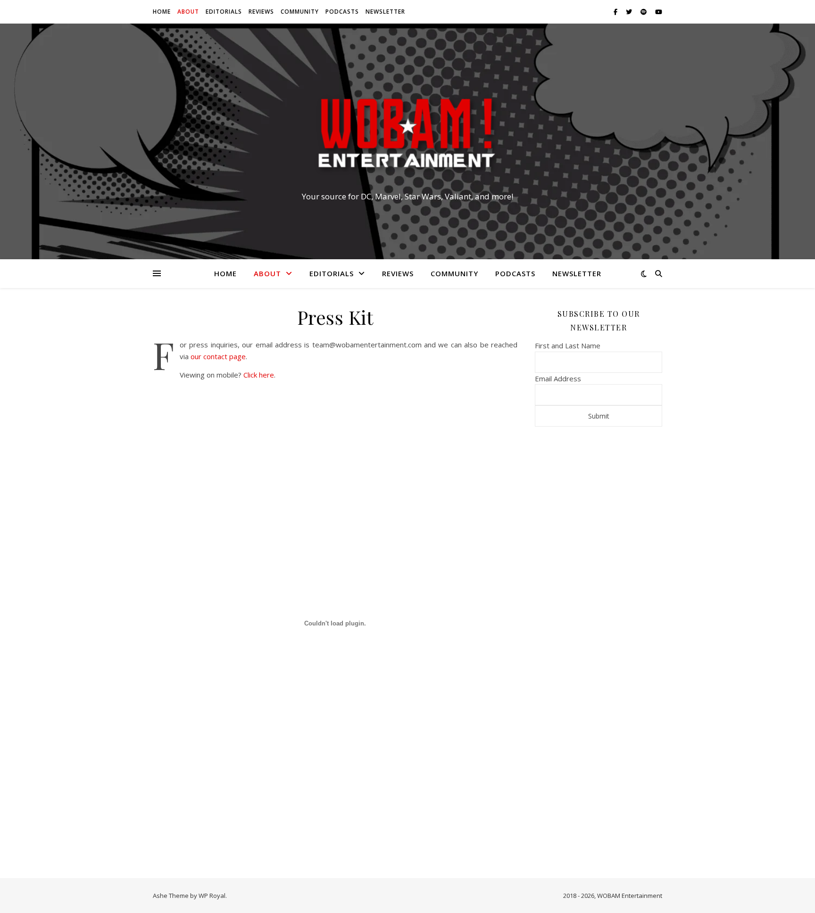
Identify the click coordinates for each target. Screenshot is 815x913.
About (188, 12)
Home (162, 12)
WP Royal (212, 895)
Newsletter (385, 12)
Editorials (224, 12)
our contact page (218, 356)
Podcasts (342, 12)
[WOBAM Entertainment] (407, 133)
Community (300, 12)
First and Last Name (567, 345)
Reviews (261, 12)
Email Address (558, 378)
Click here (258, 374)
